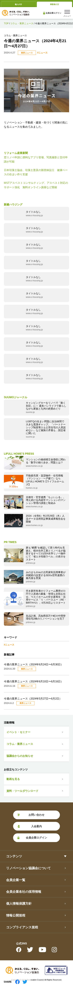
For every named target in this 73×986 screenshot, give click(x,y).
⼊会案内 (36, 826)
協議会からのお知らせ (20, 755)
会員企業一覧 (15, 880)
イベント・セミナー (18, 732)
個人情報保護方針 (19, 903)
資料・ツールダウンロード (22, 790)
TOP (6, 23)
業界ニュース (27, 53)
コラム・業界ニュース (21, 23)
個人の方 (18, 4)
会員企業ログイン (52, 13)
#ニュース (42, 52)
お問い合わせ (36, 814)
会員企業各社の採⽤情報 (23, 891)
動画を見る (13, 778)
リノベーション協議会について (28, 868)
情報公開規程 (15, 915)
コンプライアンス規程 (22, 927)
